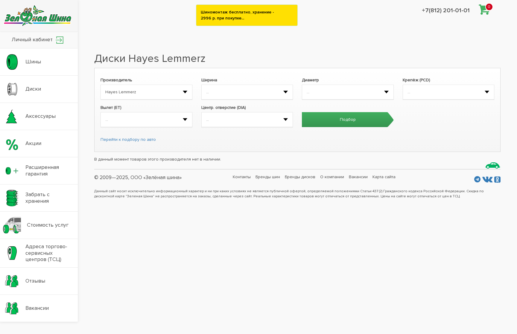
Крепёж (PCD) (416, 80)
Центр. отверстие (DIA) (223, 107)
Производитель (116, 80)
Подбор (348, 119)
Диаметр (310, 80)
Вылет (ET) (111, 107)
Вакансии (358, 176)
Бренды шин (268, 176)
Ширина (209, 80)
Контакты (242, 176)
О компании (332, 176)
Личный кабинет (33, 39)
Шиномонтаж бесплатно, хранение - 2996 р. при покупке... (237, 15)
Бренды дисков (300, 176)
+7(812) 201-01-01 (446, 10)
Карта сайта (384, 176)
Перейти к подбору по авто (128, 139)
